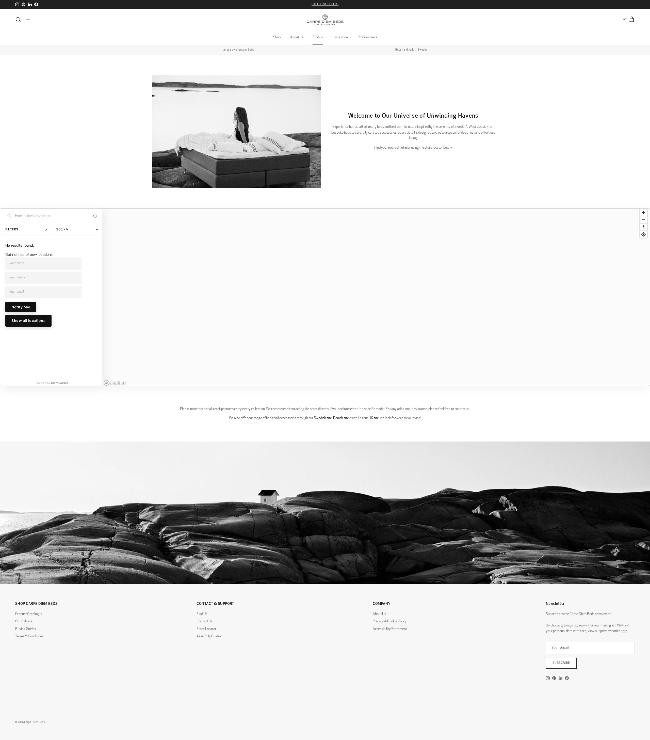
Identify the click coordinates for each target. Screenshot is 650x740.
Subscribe (561, 663)
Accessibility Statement (390, 629)
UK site (374, 418)
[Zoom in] (643, 212)
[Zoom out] (643, 219)
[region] (376, 297)
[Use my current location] (95, 216)
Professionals (367, 37)
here (624, 631)
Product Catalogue (28, 614)
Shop (277, 37)
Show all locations (28, 320)
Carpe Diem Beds (34, 722)
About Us (379, 614)
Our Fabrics (23, 621)
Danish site (341, 418)
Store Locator (206, 629)
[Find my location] (643, 234)
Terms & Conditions (29, 636)
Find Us (202, 614)
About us (296, 37)
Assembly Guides (209, 636)
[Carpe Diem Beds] (325, 19)
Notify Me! (20, 307)
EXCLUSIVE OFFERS (325, 4)
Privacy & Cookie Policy (390, 621)
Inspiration (340, 37)
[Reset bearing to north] (643, 227)
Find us (318, 37)
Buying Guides (25, 629)
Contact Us (205, 621)
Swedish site (323, 418)
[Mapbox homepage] (115, 383)
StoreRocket (59, 383)
